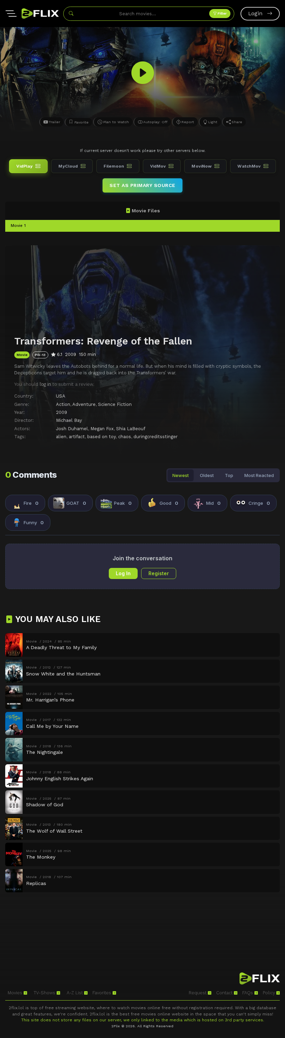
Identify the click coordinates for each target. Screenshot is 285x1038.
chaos (124, 436)
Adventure (84, 404)
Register (158, 573)
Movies (16, 992)
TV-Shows (45, 992)
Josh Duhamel (72, 428)
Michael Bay (69, 420)
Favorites (102, 992)
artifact (77, 436)
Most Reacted (259, 475)
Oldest (207, 475)
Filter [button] (222, 13)
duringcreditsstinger (155, 436)
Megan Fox (102, 428)
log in (45, 384)
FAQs (248, 992)
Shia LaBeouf (130, 428)
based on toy (101, 436)
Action (63, 404)
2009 (61, 412)
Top (229, 475)
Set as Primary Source (142, 185)
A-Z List (75, 992)
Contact (225, 992)
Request (198, 992)
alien (61, 436)
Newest (180, 475)
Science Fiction (115, 404)
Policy (269, 992)
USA (60, 396)
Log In (123, 573)
